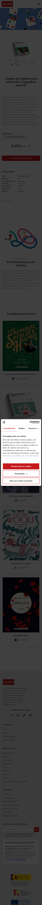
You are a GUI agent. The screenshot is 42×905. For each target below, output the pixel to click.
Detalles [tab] (21, 428)
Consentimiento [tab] (9, 428)
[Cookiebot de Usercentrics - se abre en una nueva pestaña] (29, 422)
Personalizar (20, 473)
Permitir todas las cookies (21, 466)
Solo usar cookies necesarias (21, 481)
